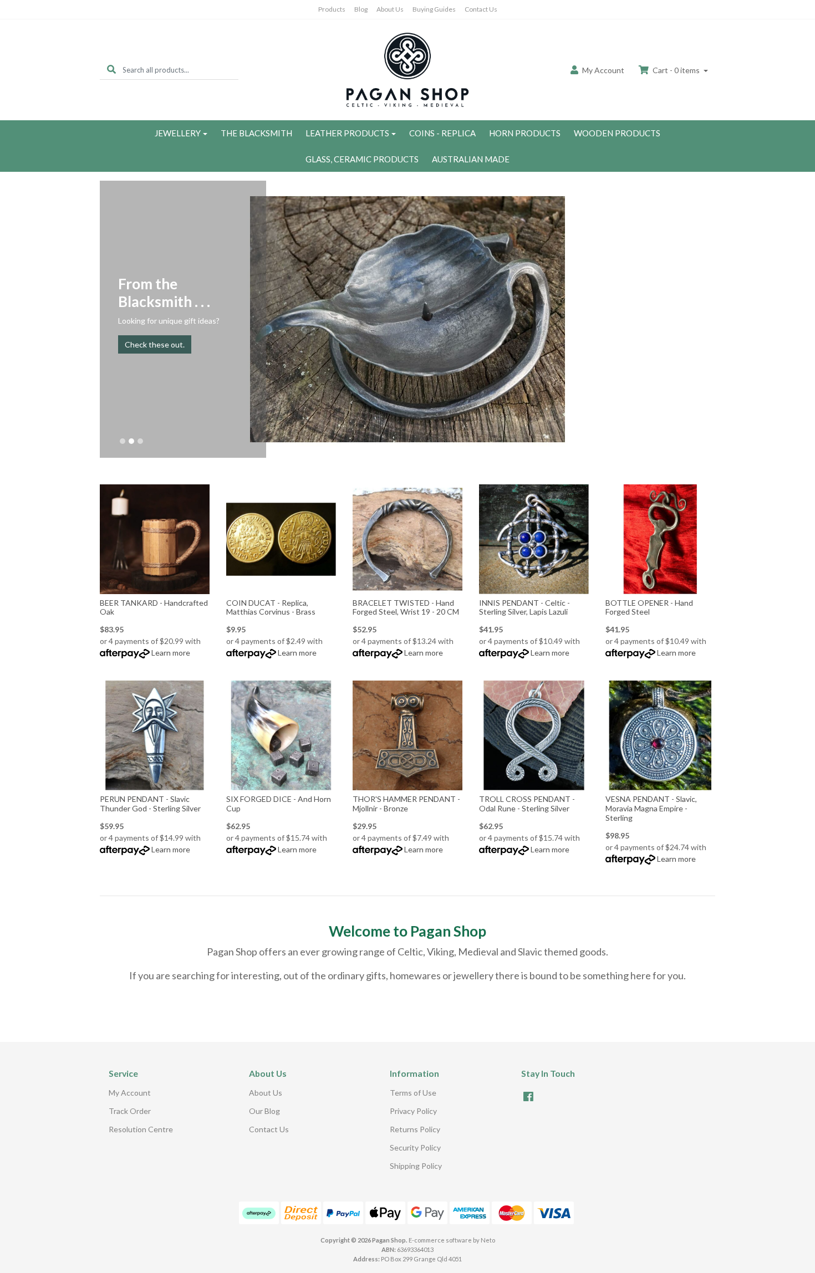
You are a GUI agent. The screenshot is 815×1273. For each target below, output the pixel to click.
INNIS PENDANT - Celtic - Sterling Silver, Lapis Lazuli (524, 607)
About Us (390, 9)
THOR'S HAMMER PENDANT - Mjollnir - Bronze (406, 803)
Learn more (170, 652)
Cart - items (676, 70)
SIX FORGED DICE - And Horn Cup (278, 803)
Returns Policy (415, 1129)
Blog (361, 9)
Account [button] (603, 70)
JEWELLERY (178, 133)
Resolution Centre (141, 1129)
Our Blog (264, 1111)
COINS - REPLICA (442, 133)
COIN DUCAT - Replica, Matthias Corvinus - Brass (270, 607)
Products (331, 9)
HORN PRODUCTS (525, 133)
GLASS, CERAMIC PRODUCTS (362, 159)
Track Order (130, 1111)
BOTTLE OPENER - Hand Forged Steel (649, 607)
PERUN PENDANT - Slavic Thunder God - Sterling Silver (150, 803)
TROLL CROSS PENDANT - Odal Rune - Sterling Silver (527, 803)
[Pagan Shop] (407, 69)
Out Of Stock (407, 585)
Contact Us (481, 9)
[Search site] (111, 69)
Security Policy (415, 1147)
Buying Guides (434, 9)
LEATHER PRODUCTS (347, 133)
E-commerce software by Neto (452, 1240)
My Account (130, 1092)
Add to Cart (154, 586)
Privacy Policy (413, 1111)
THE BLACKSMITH (256, 133)
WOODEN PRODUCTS (617, 133)
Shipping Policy (416, 1165)
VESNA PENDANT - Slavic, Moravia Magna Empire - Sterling (651, 808)
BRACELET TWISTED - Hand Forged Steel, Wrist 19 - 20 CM (406, 607)
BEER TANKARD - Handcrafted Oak (154, 607)
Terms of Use (413, 1092)
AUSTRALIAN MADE (471, 159)
